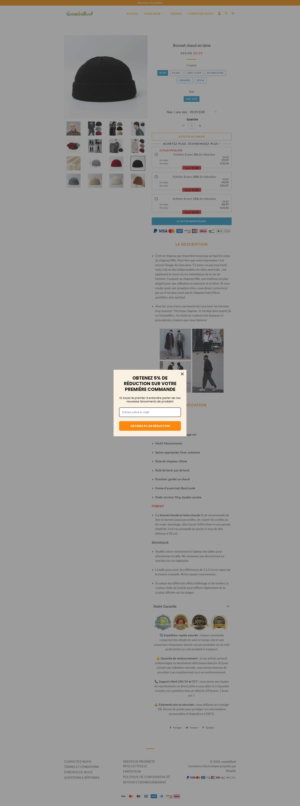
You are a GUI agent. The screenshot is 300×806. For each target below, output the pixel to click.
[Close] (182, 374)
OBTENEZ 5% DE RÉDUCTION (150, 426)
